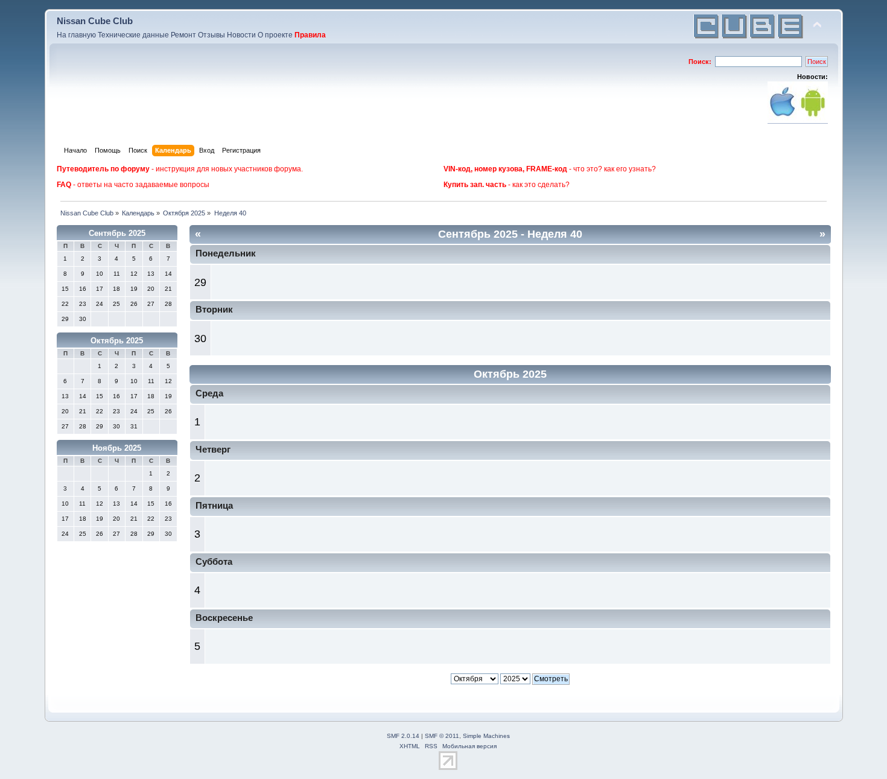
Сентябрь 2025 (117, 233)
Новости (241, 35)
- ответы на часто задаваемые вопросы (133, 184)
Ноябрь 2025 (116, 448)
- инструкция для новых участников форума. (180, 169)
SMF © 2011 (442, 736)
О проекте (275, 35)
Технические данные (133, 35)
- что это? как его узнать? (550, 169)
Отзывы (211, 35)
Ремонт (183, 35)
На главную (76, 35)
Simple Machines (486, 736)
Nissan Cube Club (95, 21)
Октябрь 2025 (117, 340)
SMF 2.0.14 (403, 736)
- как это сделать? (507, 184)
